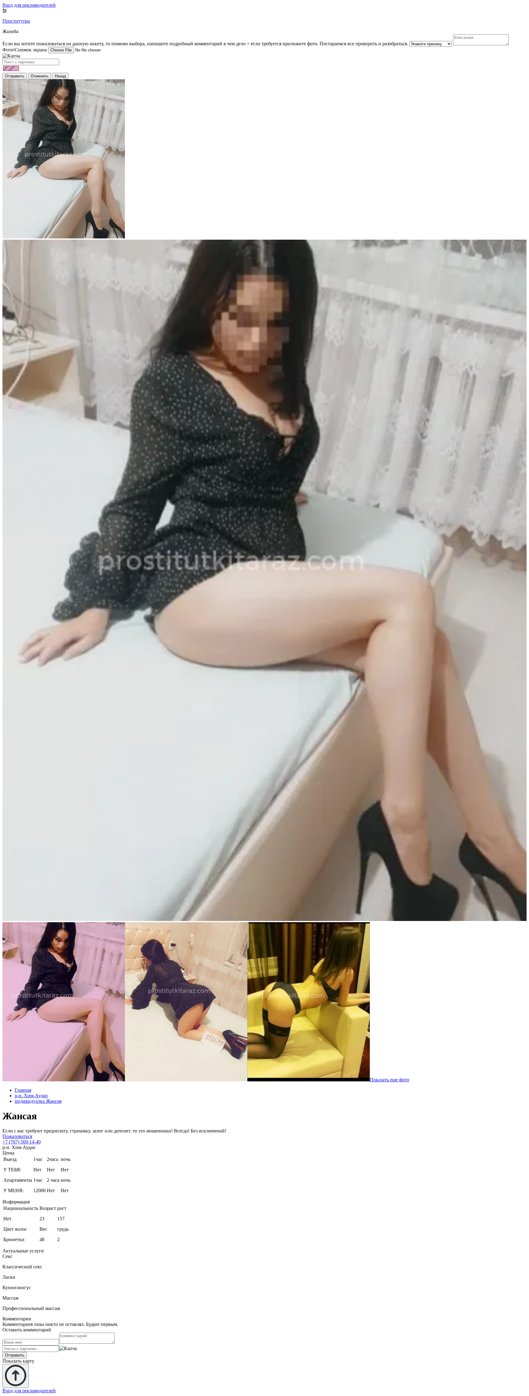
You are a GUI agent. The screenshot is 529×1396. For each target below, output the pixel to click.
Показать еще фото (389, 1079)
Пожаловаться (17, 1136)
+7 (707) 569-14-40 (21, 1141)
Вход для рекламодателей (29, 5)
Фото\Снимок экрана (24, 49)
